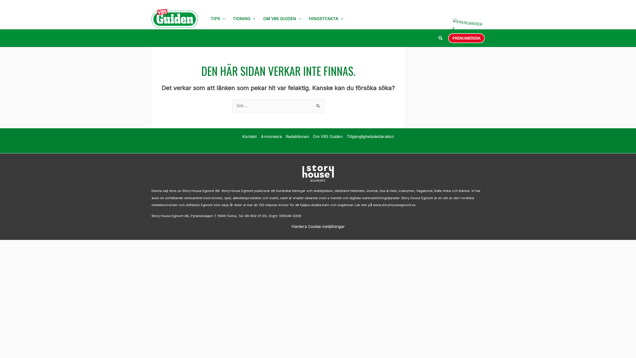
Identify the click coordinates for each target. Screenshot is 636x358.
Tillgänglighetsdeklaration (370, 136)
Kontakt (249, 136)
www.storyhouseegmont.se (394, 205)
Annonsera (271, 136)
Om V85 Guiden (279, 18)
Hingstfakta (323, 18)
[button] (222, 18)
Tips (215, 18)
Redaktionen (297, 136)
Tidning (241, 18)
